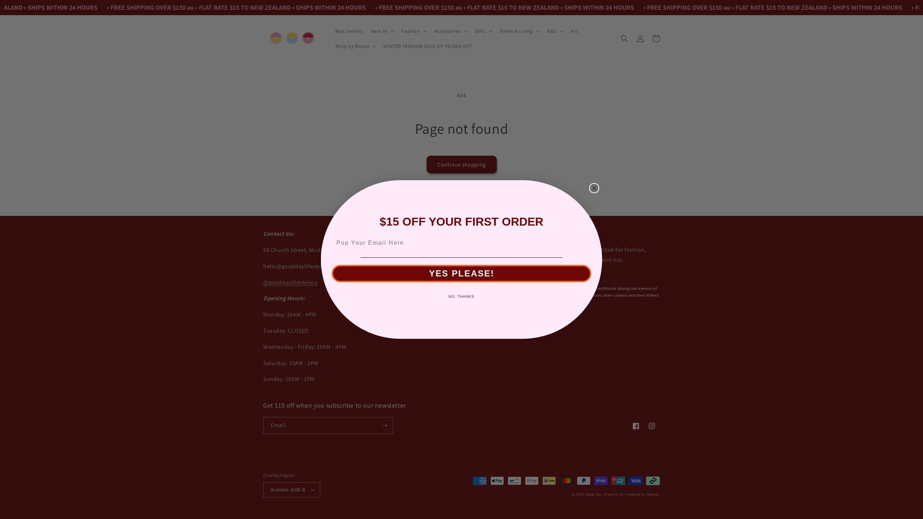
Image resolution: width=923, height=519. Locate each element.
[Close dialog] (594, 188)
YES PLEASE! (461, 273)
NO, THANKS (461, 296)
